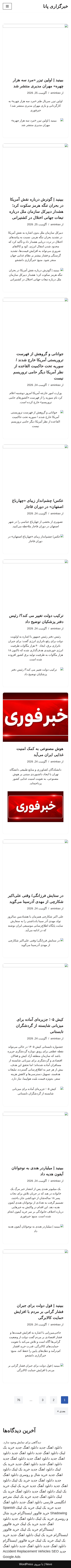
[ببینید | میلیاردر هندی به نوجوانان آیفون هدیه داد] (35, 1136)
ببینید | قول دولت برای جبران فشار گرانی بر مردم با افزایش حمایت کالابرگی (38, 1311)
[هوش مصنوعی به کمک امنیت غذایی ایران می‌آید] (35, 717)
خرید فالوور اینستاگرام (33, 1513)
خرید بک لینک (21, 1469)
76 (18, 1400)
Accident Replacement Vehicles (27, 1551)
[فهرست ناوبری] (7, 6)
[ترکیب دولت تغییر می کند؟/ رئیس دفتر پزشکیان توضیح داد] (35, 584)
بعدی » (61, 1411)
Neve (48, 1564)
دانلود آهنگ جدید (41, 1486)
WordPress (26, 1564)
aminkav (56, 92)
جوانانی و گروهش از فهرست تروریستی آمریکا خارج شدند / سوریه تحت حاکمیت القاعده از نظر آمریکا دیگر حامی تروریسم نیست (38, 366)
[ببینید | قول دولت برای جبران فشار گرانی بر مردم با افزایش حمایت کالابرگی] (35, 1274)
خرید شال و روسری (33, 1475)
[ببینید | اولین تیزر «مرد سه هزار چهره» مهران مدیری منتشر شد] (35, 48)
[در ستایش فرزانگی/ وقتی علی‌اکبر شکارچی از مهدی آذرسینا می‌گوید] (35, 864)
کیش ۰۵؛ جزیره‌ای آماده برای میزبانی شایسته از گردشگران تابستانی (39, 1025)
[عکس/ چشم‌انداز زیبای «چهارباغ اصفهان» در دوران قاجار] (35, 469)
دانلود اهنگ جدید (50, 1447)
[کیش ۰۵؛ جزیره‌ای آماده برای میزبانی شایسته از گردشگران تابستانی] (35, 988)
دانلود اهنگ (23, 1491)
